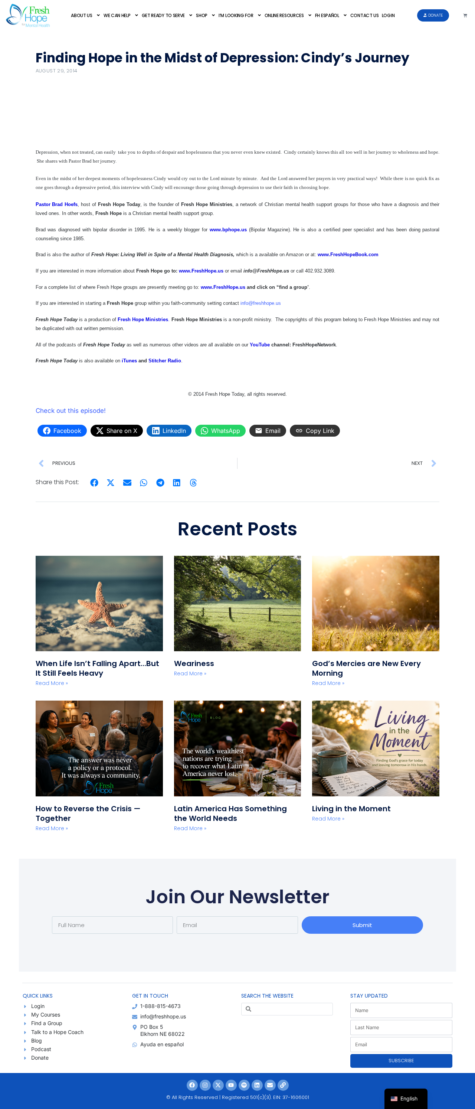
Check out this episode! (71, 410)
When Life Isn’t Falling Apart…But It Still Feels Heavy (97, 668)
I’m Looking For (236, 15)
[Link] (283, 1085)
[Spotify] (244, 1085)
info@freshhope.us (260, 303)
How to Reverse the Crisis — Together (88, 813)
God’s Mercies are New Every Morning (366, 668)
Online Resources (284, 15)
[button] (94, 482)
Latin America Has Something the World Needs (230, 813)
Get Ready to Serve (163, 15)
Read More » (52, 683)
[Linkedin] (257, 1085)
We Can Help (117, 15)
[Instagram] (205, 1085)
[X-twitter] (218, 1085)
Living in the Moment (351, 808)
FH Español (327, 15)
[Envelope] (270, 1085)
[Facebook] (192, 1085)
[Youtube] (231, 1085)
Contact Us (364, 15)
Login (388, 15)
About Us (81, 15)
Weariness (195, 663)
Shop (201, 15)
